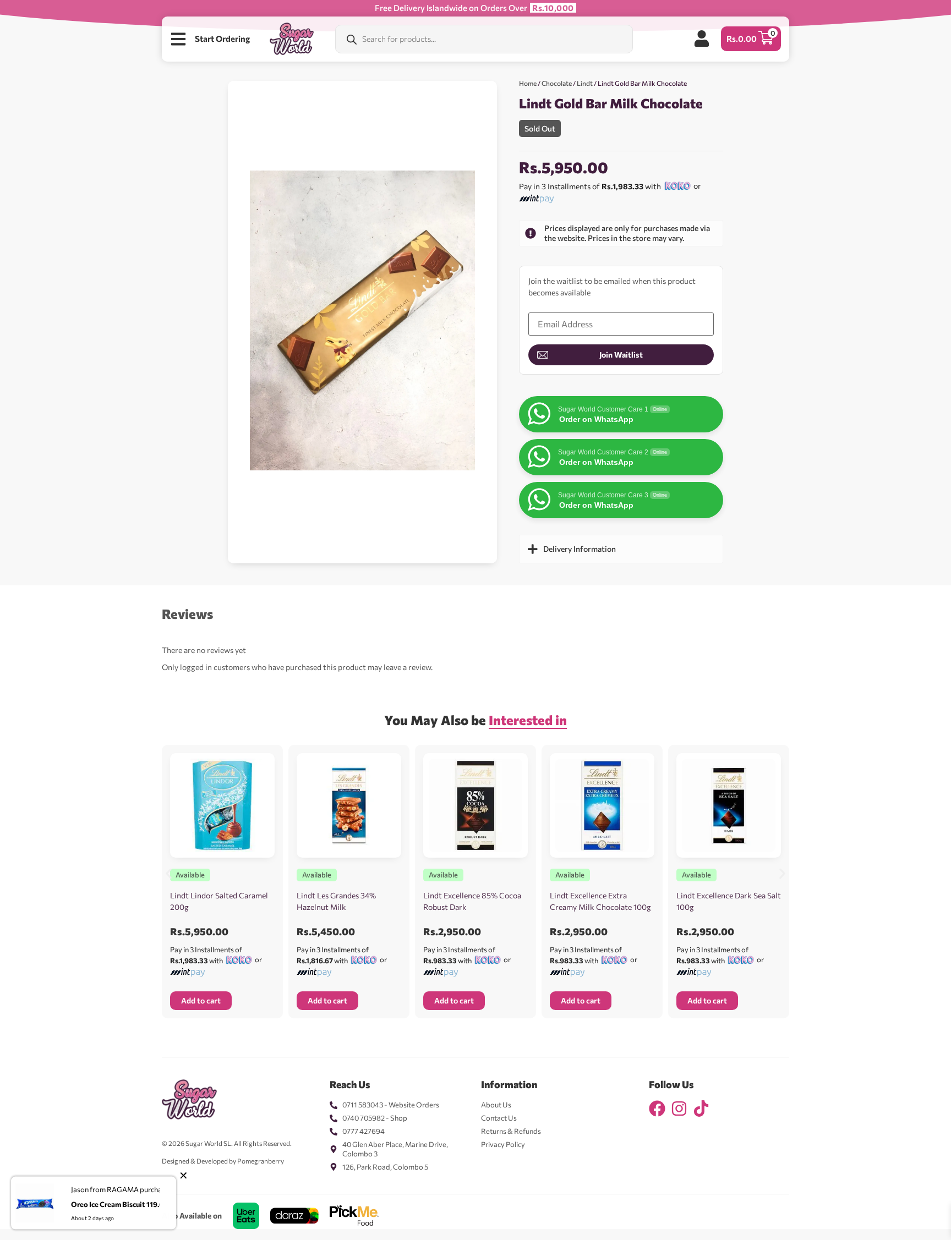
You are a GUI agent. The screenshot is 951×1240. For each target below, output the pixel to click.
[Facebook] (657, 1108)
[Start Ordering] (178, 39)
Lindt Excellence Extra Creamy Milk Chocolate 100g (600, 901)
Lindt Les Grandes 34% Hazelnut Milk (336, 901)
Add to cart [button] (201, 1000)
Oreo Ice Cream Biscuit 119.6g (119, 1203)
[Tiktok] (701, 1108)
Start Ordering (222, 38)
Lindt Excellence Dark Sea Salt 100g (728, 901)
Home (528, 83)
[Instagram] (679, 1108)
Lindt (585, 83)
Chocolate (557, 83)
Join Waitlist (621, 354)
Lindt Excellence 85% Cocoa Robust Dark (472, 901)
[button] (169, 873)
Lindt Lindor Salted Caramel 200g (219, 901)
